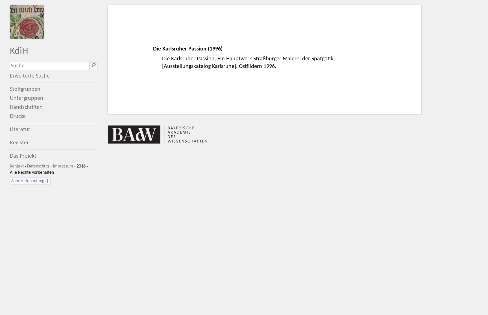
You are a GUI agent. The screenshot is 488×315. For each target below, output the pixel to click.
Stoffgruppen (25, 89)
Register (19, 143)
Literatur (20, 130)
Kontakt (17, 166)
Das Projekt (23, 156)
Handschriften (26, 107)
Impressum (63, 166)
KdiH (19, 51)
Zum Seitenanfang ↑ (30, 181)
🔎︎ (93, 66)
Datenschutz (38, 166)
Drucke (18, 116)
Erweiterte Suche (30, 76)
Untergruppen (26, 98)
